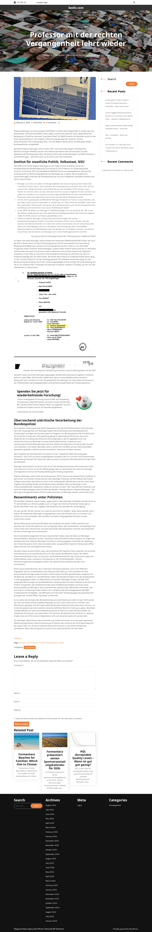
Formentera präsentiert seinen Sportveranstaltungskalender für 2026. (55, 760)
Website (17, 710)
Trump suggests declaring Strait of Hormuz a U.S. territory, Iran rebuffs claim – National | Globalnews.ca (119, 116)
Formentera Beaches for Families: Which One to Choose (27, 759)
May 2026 (50, 818)
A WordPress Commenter (111, 170)
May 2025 (50, 872)
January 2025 (51, 890)
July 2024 (50, 916)
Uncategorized (58, 55)
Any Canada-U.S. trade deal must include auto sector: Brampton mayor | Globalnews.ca (119, 148)
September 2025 (52, 854)
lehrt (24, 643)
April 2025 (50, 876)
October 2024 (51, 903)
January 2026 (51, 836)
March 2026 (51, 827)
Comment (19, 665)
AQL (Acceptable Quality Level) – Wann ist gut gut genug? (83, 758)
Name (17, 693)
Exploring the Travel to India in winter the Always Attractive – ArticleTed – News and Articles (117, 103)
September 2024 (52, 907)
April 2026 (50, 823)
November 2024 (52, 899)
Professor (34, 643)
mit (28, 643)
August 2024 (51, 912)
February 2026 (52, 832)
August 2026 (51, 805)
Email (17, 701)
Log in (79, 805)
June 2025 (50, 867)
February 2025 (52, 885)
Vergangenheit (52, 643)
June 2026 (50, 814)
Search (111, 79)
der (20, 643)
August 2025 (51, 858)
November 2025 (52, 845)
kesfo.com (76, 8)
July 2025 (50, 863)
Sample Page (41, 2)
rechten (42, 643)
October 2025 (51, 850)
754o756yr (38, 122)
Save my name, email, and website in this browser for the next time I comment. (49, 718)
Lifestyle (17, 638)
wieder (61, 643)
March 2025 (51, 881)
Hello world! (128, 170)
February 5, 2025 (23, 122)
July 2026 (50, 810)
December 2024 (52, 894)
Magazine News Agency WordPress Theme (32, 929)
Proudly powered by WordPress (125, 929)
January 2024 (51, 921)
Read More (25, 741)
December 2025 (52, 841)
